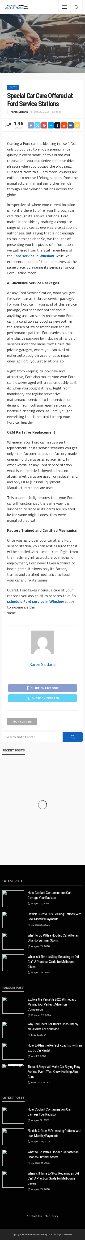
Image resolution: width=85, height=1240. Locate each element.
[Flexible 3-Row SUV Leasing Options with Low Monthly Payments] (13, 920)
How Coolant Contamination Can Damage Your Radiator (49, 895)
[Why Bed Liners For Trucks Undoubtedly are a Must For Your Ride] (13, 1030)
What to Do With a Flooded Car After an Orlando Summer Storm (53, 938)
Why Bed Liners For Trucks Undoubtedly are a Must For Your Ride (53, 1026)
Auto (13, 87)
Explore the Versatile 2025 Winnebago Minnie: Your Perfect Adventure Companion (52, 1004)
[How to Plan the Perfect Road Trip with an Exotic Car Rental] (13, 1051)
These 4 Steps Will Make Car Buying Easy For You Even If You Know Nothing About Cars (54, 1072)
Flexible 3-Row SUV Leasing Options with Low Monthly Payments (54, 916)
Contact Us (34, 1215)
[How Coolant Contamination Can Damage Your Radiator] (13, 898)
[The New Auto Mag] (16, 7)
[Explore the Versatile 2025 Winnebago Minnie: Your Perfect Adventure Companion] (13, 1005)
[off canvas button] (64, 7)
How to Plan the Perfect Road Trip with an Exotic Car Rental (55, 1047)
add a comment (23, 721)
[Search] (76, 7)
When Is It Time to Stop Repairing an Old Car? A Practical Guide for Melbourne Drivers (53, 962)
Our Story (51, 1215)
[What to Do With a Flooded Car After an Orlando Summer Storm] (13, 941)
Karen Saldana (19, 111)
